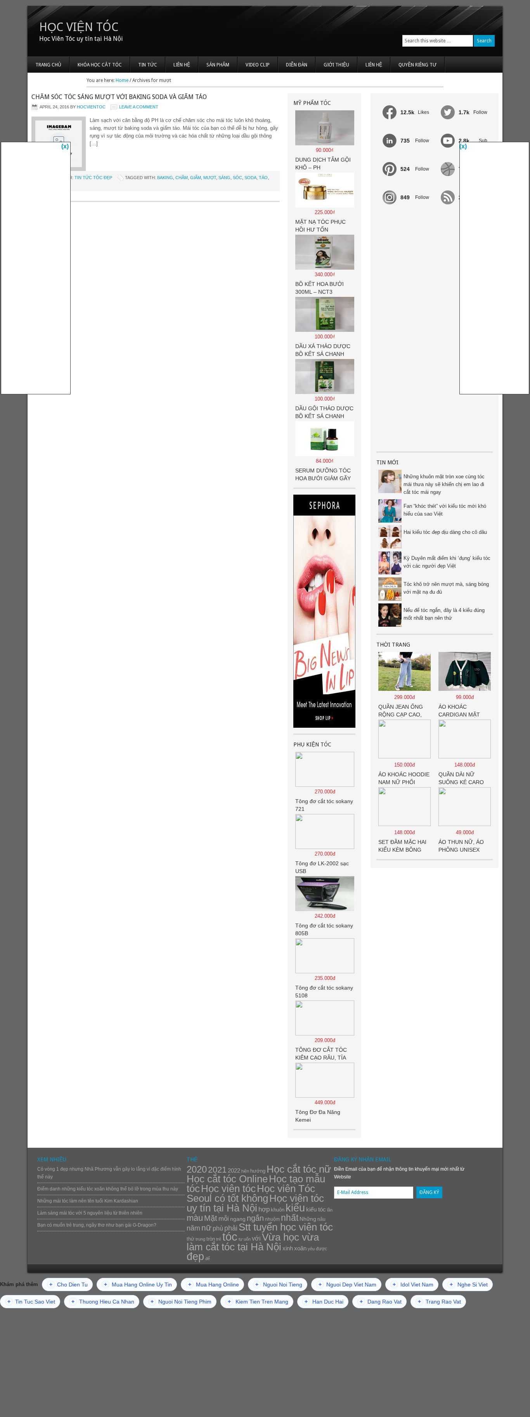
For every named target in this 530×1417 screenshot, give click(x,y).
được (321, 1248)
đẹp (195, 1256)
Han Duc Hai (324, 1301)
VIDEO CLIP (258, 65)
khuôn (277, 1210)
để (207, 1258)
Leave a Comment (138, 107)
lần (330, 1210)
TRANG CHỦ (48, 65)
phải (230, 1228)
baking (165, 177)
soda (250, 177)
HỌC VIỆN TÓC (78, 27)
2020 (197, 1169)
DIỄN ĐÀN (296, 65)
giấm (195, 177)
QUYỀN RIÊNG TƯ (417, 65)
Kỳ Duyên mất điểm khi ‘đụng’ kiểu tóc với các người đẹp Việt (447, 562)
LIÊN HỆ (181, 65)
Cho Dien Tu (68, 1284)
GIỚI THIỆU (336, 65)
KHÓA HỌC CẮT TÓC (100, 65)
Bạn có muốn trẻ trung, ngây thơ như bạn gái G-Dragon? (96, 1225)
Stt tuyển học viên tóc (286, 1227)
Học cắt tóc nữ (299, 1169)
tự (240, 1239)
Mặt (210, 1218)
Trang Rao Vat (439, 1301)
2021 (217, 1170)
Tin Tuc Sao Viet (31, 1301)
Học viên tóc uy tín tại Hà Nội (255, 1203)
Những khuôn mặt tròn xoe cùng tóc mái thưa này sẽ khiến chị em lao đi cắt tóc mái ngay (444, 484)
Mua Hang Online (213, 1284)
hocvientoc (91, 107)
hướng (257, 1171)
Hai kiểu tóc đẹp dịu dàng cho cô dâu (445, 532)
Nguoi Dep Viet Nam (347, 1284)
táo (263, 177)
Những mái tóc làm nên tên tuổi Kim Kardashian (87, 1201)
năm (193, 1228)
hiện (245, 1171)
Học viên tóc (228, 1188)
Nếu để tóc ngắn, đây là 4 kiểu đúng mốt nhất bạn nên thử (444, 614)
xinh (287, 1248)
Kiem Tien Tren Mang (258, 1301)
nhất (289, 1218)
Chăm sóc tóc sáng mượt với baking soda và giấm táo (119, 97)
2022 (234, 1170)
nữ (206, 1227)
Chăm (181, 177)
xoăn (300, 1248)
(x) (65, 146)
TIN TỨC (147, 65)
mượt (209, 177)
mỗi (223, 1218)
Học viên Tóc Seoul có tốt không (251, 1193)
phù (218, 1228)
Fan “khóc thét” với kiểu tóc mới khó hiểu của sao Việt (445, 510)
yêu (311, 1248)
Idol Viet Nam (413, 1284)
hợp (264, 1209)
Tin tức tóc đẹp (93, 177)
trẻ (218, 1239)
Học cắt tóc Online (227, 1178)
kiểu (295, 1208)
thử (190, 1239)
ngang (238, 1219)
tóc (229, 1236)
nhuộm (272, 1219)
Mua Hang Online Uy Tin (138, 1284)
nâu (321, 1219)
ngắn (255, 1218)
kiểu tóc (316, 1209)
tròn (210, 1239)
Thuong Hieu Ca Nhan (102, 1301)
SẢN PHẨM (217, 65)
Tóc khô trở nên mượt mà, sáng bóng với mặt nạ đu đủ (446, 588)
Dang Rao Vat (381, 1301)
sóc (237, 177)
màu (195, 1218)
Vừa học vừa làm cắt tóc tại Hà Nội (253, 1242)
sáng (224, 177)
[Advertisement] (434, 329)
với (256, 1238)
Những (308, 1219)
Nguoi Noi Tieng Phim (181, 1301)
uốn (247, 1239)
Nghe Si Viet (469, 1284)
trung (200, 1239)
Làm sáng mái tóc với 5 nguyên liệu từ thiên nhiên (89, 1213)
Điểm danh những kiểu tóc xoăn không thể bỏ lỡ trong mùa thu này (107, 1189)
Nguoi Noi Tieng (278, 1284)
